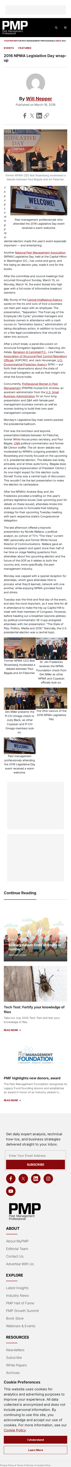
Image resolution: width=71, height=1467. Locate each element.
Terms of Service (25, 1465)
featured (24, 48)
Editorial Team (17, 1249)
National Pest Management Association (40, 252)
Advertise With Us (20, 1264)
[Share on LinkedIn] (39, 116)
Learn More (35, 1450)
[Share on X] (32, 116)
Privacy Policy (7, 1465)
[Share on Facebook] (25, 116)
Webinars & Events (20, 1326)
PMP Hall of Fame (20, 1303)
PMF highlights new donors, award (32, 1078)
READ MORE (11, 1030)
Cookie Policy (15, 1430)
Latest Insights (17, 1288)
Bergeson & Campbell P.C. (30, 352)
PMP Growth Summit (22, 1311)
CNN (17, 443)
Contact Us (14, 1256)
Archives (13, 1373)
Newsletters (15, 1350)
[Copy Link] (46, 116)
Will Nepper (39, 98)
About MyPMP (17, 1241)
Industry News (17, 1296)
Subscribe (35, 1164)
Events (9, 48)
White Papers (16, 1365)
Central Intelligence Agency (44, 299)
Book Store (14, 1318)
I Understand (35, 1439)
